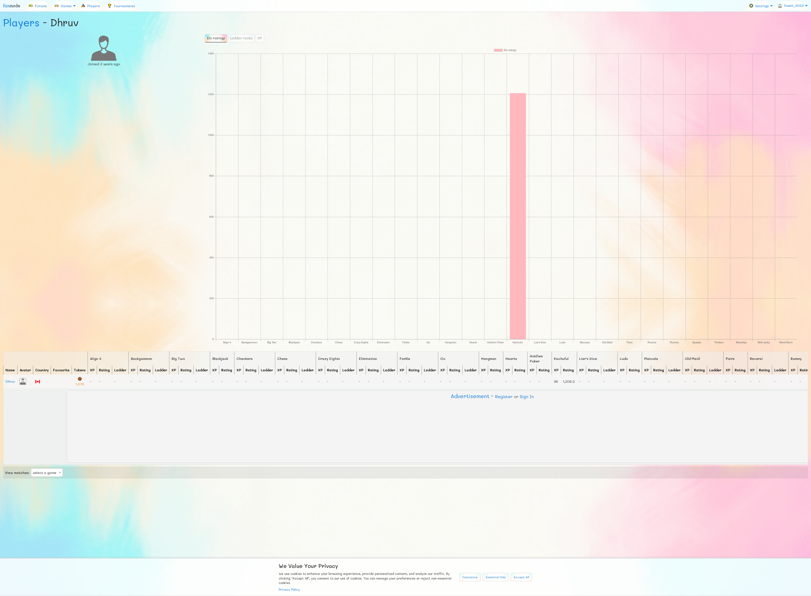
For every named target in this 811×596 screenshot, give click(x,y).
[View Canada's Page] (37, 381)
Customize (470, 577)
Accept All (521, 577)
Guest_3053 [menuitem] (793, 5)
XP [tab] (259, 38)
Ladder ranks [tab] (241, 38)
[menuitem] (37, 5)
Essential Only (496, 577)
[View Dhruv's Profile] (22, 381)
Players (21, 22)
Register (504, 396)
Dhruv (10, 381)
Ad (470, 396)
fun (11, 5)
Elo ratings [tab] (216, 38)
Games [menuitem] (65, 5)
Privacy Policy (289, 590)
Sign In (527, 396)
